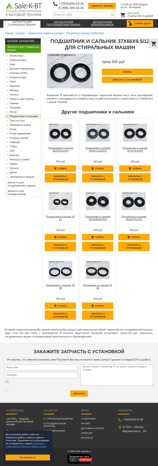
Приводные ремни (20, 125)
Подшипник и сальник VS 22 (60, 218)
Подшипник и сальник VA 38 (60, 286)
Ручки (13, 129)
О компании (88, 418)
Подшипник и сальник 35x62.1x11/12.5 (97, 149)
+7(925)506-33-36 (71, 3)
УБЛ (12, 151)
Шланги (14, 168)
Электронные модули (22, 177)
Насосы (14, 94)
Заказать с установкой (127, 79)
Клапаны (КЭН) (18, 73)
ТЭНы (13, 146)
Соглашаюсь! (27, 457)
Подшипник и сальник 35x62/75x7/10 (133, 218)
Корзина (133, 13)
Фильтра (14, 155)
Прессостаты (17, 120)
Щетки (13, 172)
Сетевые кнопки (19, 138)
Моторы (14, 90)
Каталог (21, 33)
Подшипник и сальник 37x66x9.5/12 (85, 33)
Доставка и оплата (92, 428)
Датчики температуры (22, 68)
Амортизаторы (18, 60)
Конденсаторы (18, 77)
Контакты (87, 438)
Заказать (79, 393)
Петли (13, 112)
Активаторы (16, 55)
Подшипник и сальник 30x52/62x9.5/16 (97, 218)
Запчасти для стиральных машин (45, 33)
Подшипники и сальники (23, 116)
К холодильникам (54, 431)
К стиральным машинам (58, 418)
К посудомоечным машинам (55, 424)
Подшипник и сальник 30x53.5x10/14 (60, 149)
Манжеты (15, 86)
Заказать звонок (102, 6)
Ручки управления (20, 133)
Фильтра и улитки (19, 159)
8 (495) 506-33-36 (71, 8)
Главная (9, 33)
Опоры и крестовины (22, 99)
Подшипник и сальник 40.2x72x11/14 (135, 149)
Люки (13, 81)
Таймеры (15, 142)
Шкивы (14, 164)
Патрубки (15, 107)
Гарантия (86, 433)
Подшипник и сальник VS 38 (97, 286)
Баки (12, 64)
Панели (14, 103)
